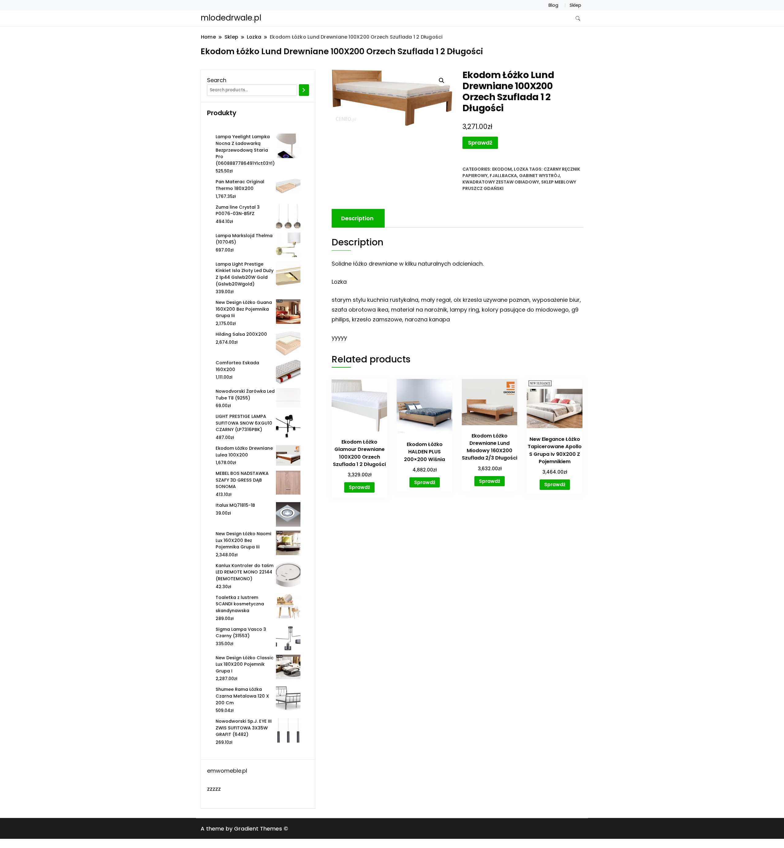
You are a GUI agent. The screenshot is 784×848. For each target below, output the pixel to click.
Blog (553, 5)
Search (216, 80)
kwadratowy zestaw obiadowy (500, 182)
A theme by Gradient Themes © (244, 828)
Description (357, 218)
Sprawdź (480, 142)
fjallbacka (503, 175)
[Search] (304, 90)
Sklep (575, 5)
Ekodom (502, 169)
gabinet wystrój (539, 175)
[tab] (357, 218)
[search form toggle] (577, 18)
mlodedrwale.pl (231, 17)
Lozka (521, 169)
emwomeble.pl (227, 770)
